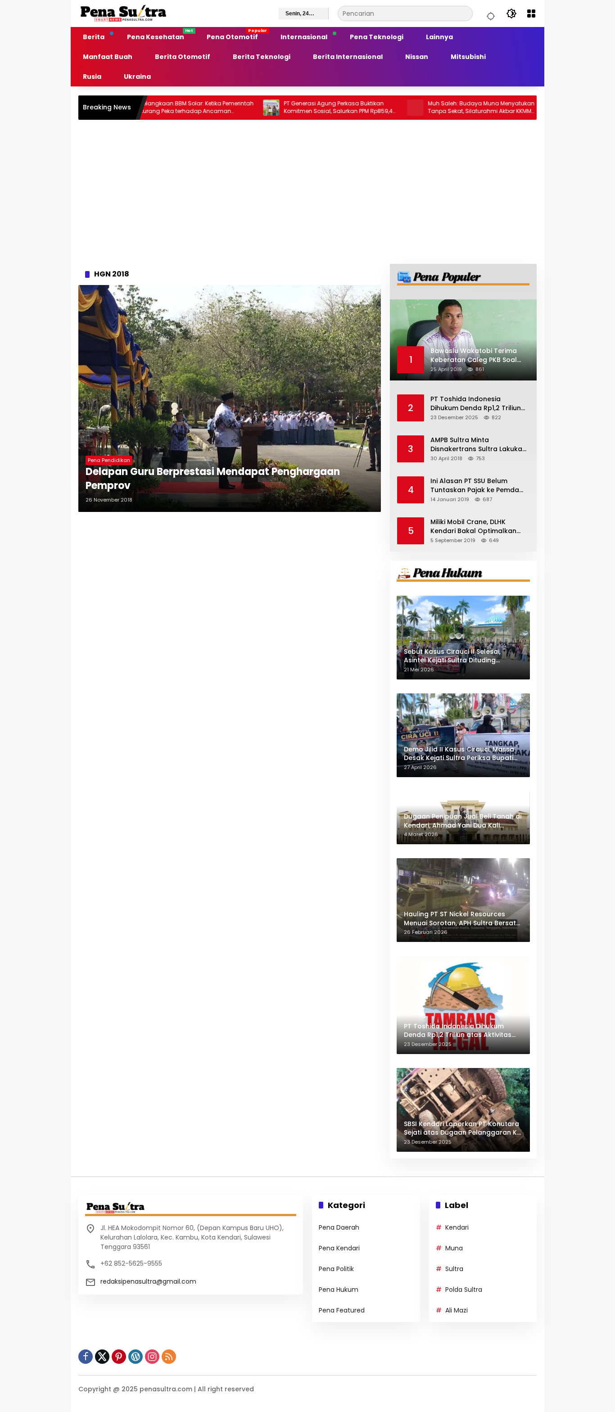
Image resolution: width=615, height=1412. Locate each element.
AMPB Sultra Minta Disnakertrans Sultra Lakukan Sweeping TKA (478, 444)
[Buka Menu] (531, 13)
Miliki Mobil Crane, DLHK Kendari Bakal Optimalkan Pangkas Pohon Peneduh (473, 526)
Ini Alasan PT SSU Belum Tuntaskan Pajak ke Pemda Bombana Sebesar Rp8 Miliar (477, 485)
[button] (489, 13)
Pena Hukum (338, 1289)
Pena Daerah (339, 1227)
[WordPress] (135, 1356)
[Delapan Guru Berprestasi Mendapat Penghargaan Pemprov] (229, 398)
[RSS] (169, 1356)
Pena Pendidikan (109, 460)
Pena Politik (336, 1268)
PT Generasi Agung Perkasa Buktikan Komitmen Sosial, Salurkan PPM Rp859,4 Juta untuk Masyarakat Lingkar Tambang (296, 107)
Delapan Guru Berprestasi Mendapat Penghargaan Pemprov (213, 479)
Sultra (454, 1268)
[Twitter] (102, 1356)
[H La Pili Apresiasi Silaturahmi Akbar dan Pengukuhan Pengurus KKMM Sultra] (517, 108)
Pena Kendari (339, 1248)
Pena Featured (342, 1310)
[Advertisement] (307, 192)
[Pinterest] (119, 1356)
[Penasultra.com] (123, 13)
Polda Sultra (463, 1289)
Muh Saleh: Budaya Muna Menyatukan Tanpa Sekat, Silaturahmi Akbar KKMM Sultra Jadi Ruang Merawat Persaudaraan (439, 107)
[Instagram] (152, 1356)
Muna (454, 1248)
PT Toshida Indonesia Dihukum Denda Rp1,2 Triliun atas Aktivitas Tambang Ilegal (475, 403)
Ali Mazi (456, 1310)
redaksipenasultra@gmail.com (148, 1281)
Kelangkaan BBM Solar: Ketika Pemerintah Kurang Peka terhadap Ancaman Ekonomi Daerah (155, 107)
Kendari (457, 1227)
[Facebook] (85, 1356)
